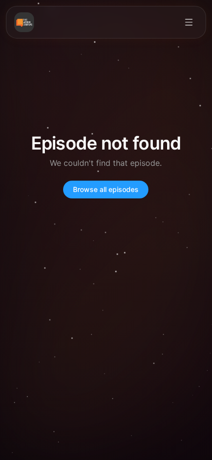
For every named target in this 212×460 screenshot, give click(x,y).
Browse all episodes (106, 189)
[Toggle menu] (189, 22)
